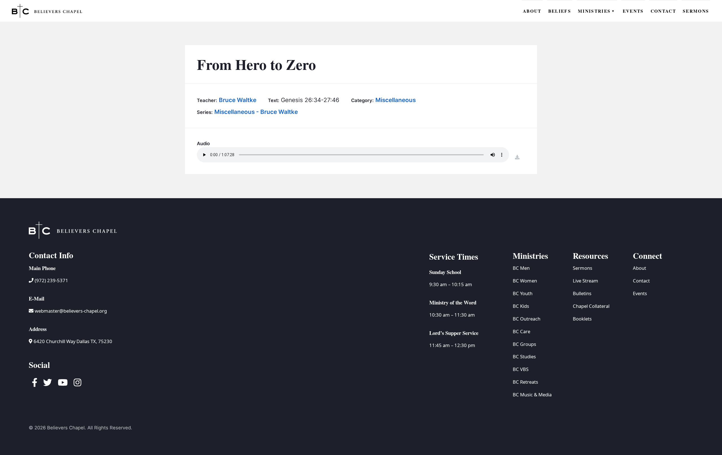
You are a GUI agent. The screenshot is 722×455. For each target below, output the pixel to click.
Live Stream (585, 280)
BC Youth (522, 293)
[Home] (47, 10)
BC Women (525, 280)
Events (640, 293)
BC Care (521, 331)
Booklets (582, 318)
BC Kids (521, 306)
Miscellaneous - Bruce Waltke (256, 111)
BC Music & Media (532, 394)
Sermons (582, 268)
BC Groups (524, 344)
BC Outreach (526, 318)
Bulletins (582, 293)
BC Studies (524, 356)
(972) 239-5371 (51, 280)
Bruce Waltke (237, 99)
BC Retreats (525, 382)
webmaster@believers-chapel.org (71, 311)
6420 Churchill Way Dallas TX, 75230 (72, 341)
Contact (641, 280)
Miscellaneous (395, 99)
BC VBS (521, 369)
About (639, 268)
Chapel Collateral (591, 306)
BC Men (521, 268)
